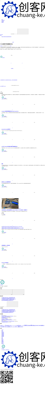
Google (3, 325)
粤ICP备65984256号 (11, 369)
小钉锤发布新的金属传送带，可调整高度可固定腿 (8, 299)
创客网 (39, 325)
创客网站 (42, 325)
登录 (0, 34)
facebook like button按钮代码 (6, 129)
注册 (2, 34)
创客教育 (37, 325)
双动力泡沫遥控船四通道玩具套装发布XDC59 (7, 300)
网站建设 (21, 326)
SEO (14, 325)
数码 (2, 338)
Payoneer (7, 325)
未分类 (2, 151)
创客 (31, 325)
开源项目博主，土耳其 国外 (6, 245)
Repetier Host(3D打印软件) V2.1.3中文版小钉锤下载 (8, 321)
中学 (2, 330)
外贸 (3, 326)
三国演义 (26, 325)
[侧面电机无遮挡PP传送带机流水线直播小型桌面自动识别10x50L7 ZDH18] (11, 226)
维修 (19, 326)
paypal (10, 325)
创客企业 (34, 325)
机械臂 (16, 326)
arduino (1, 325)
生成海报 (12, 68)
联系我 (2, 22)
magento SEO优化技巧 (5, 262)
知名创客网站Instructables (5, 317)
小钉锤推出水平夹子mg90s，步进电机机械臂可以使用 (8, 297)
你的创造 (3, 21)
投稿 (0, 35)
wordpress (19, 325)
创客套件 (3, 333)
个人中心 (3, 318)
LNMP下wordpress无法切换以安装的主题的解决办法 (9, 146)
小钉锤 (8, 326)
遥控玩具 (3, 343)
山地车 (11, 326)
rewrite (12, 325)
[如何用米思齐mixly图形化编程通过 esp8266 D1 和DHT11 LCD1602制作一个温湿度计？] (10, 208)
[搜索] (22, 31)
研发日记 (3, 342)
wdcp (16, 325)
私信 (23, 294)
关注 (11, 294)
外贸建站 (5, 326)
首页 (2, 19)
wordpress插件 (22, 325)
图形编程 (3, 336)
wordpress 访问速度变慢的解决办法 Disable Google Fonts (10, 111)
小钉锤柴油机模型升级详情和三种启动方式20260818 (8, 298)
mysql (4, 325)
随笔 (2, 163)
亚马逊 (29, 325)
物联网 (2, 341)
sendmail (13, 325)
